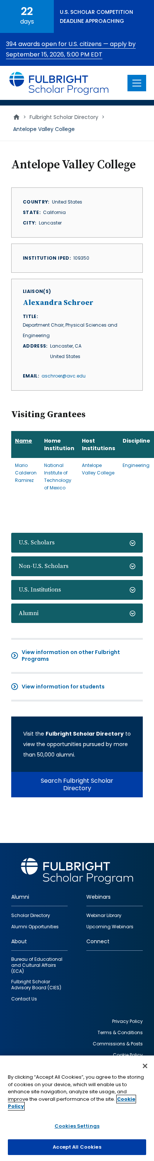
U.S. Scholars (37, 542)
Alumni (28, 613)
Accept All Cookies (77, 1147)
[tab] (77, 543)
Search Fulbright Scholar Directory (77, 784)
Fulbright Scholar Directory (64, 117)
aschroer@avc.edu (63, 376)
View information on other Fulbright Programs (71, 655)
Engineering (136, 465)
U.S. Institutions (40, 589)
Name (23, 440)
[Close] (145, 1066)
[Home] (59, 83)
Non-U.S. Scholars (43, 566)
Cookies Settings (77, 1126)
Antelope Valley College (98, 469)
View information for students (63, 686)
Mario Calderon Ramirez (26, 472)
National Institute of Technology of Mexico (57, 476)
